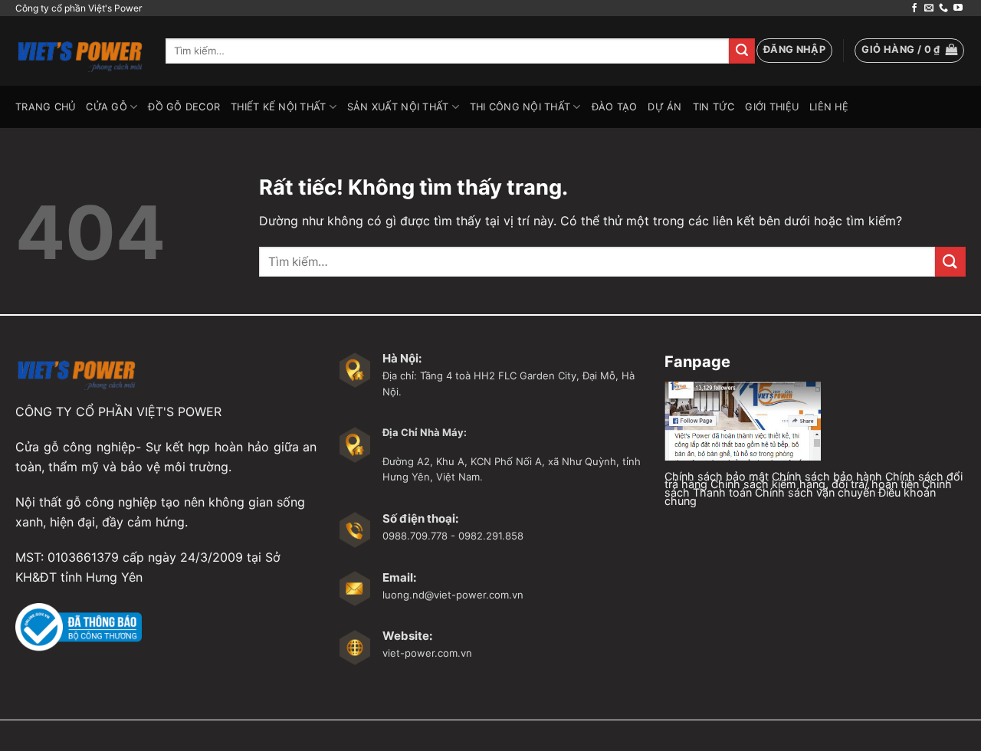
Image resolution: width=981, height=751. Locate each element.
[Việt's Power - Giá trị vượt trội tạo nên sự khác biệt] (79, 51)
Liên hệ (828, 107)
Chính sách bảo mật (716, 476)
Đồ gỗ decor (184, 107)
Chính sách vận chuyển (815, 492)
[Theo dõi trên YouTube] (958, 8)
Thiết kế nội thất (278, 107)
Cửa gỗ (106, 107)
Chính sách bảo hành (827, 476)
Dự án (664, 107)
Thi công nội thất (520, 107)
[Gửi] (742, 51)
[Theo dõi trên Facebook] (914, 8)
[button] (794, 50)
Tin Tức (714, 107)
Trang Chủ (45, 107)
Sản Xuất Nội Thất (397, 107)
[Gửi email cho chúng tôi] (928, 8)
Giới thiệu (772, 107)
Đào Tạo (615, 107)
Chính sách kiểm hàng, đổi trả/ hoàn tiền (814, 483)
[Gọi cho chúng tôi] (943, 8)
